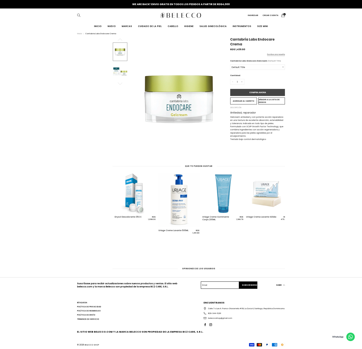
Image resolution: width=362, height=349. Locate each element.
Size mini (262, 26)
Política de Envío (86, 315)
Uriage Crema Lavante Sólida (259, 217)
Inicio (98, 26)
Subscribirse (249, 285)
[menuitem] (98, 26)
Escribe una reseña (276, 54)
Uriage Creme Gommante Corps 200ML (213, 218)
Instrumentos (242, 26)
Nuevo (112, 26)
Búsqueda (82, 302)
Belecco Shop (92, 344)
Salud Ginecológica (213, 26)
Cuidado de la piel (150, 26)
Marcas (127, 26)
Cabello (173, 26)
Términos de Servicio (88, 319)
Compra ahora (257, 92)
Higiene (189, 26)
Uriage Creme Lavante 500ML (171, 230)
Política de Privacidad (89, 306)
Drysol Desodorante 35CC (125, 217)
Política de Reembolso (89, 311)
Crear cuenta (271, 15)
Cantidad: (235, 75)
